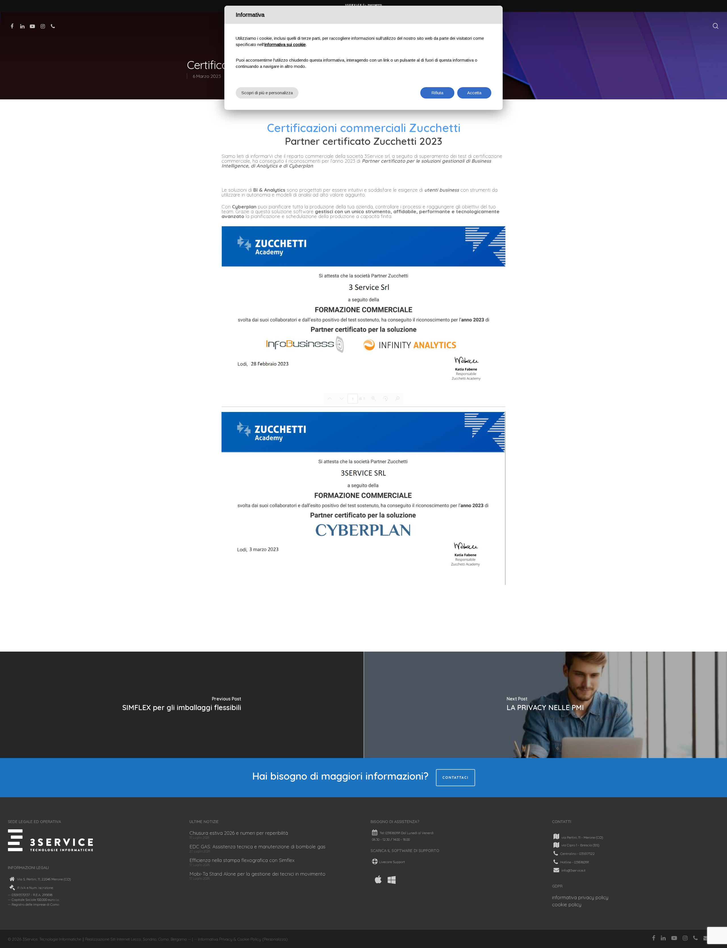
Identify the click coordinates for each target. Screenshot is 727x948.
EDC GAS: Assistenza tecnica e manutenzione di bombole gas (257, 846)
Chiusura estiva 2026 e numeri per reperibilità (238, 832)
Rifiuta (437, 92)
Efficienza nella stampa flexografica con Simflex (241, 860)
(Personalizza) (275, 939)
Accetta (474, 92)
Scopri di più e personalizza (267, 92)
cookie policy (566, 904)
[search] (715, 26)
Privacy (225, 939)
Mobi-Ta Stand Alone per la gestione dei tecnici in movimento (257, 873)
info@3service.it (573, 870)
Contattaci (455, 777)
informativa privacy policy (580, 897)
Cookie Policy (249, 939)
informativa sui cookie (285, 44)
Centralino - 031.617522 (577, 853)
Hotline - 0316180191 (574, 862)
